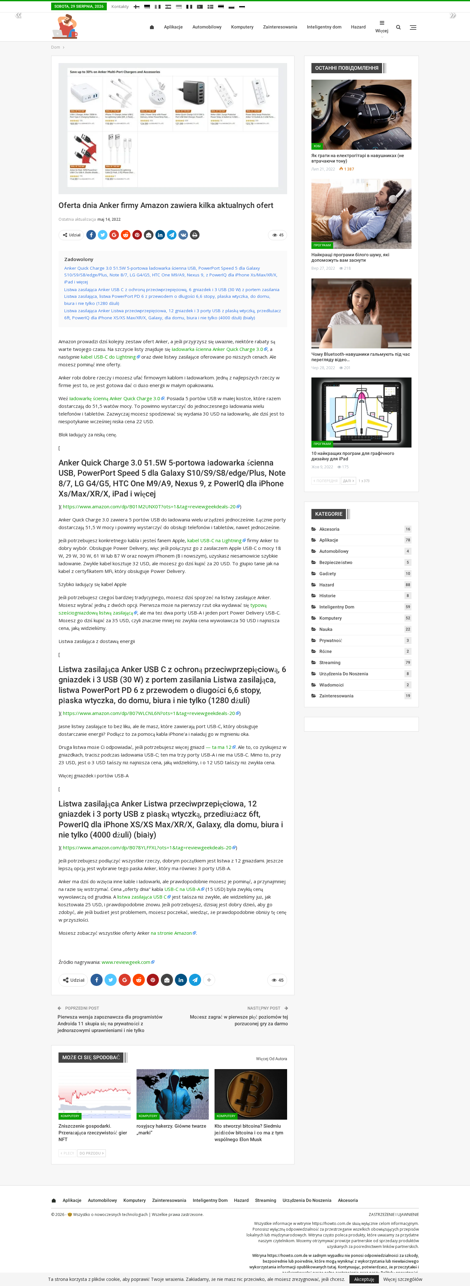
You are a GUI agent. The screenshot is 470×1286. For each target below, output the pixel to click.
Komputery (242, 26)
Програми (322, 245)
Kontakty (120, 6)
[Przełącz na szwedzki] (210, 6)
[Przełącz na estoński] (221, 6)
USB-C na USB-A (182, 889)
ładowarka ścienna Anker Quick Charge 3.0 (217, 349)
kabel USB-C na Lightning (214, 540)
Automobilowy (207, 26)
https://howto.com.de (331, 1223)
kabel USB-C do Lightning (108, 356)
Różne (325, 651)
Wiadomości (331, 684)
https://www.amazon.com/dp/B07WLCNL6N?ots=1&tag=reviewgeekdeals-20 (149, 713)
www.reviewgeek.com (126, 962)
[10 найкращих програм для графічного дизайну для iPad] (361, 412)
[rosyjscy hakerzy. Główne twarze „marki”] (173, 1094)
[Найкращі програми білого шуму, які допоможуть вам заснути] (361, 214)
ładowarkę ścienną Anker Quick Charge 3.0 (114, 398)
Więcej (381, 30)
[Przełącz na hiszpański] (168, 6)
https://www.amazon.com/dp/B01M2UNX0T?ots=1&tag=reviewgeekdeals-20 (149, 506)
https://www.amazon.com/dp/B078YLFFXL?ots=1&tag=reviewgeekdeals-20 (147, 847)
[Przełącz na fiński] (136, 6)
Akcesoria (329, 529)
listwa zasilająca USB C (142, 896)
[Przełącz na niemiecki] (147, 6)
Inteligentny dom (324, 26)
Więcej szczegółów (402, 1279)
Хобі (317, 146)
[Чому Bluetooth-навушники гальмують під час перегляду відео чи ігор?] (361, 313)
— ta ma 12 (218, 747)
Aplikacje (173, 26)
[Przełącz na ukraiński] (179, 6)
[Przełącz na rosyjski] (242, 6)
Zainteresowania (280, 26)
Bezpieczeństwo (335, 562)
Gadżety (327, 573)
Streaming (330, 662)
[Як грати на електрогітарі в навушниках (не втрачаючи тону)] (361, 115)
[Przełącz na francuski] (189, 6)
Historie (327, 595)
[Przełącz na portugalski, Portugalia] (200, 6)
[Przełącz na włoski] (158, 6)
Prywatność (330, 640)
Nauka (326, 629)
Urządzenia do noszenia (343, 673)
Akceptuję (364, 1279)
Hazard (358, 26)
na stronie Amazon (171, 933)
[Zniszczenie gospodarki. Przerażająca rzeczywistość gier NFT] (95, 1094)
